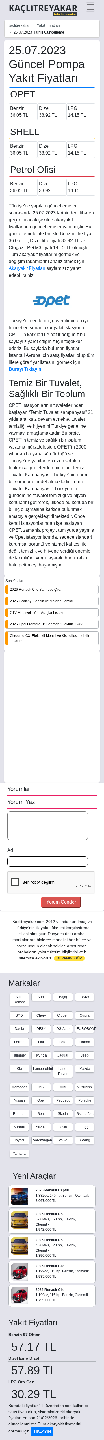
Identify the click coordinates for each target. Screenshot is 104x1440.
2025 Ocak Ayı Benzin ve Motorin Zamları (42, 601)
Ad (10, 850)
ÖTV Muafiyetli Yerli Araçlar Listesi (36, 613)
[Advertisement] (52, 717)
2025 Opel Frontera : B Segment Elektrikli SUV (46, 624)
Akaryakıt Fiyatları (28, 268)
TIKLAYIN (42, 1431)
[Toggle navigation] (90, 7)
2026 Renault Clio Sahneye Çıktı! (36, 590)
